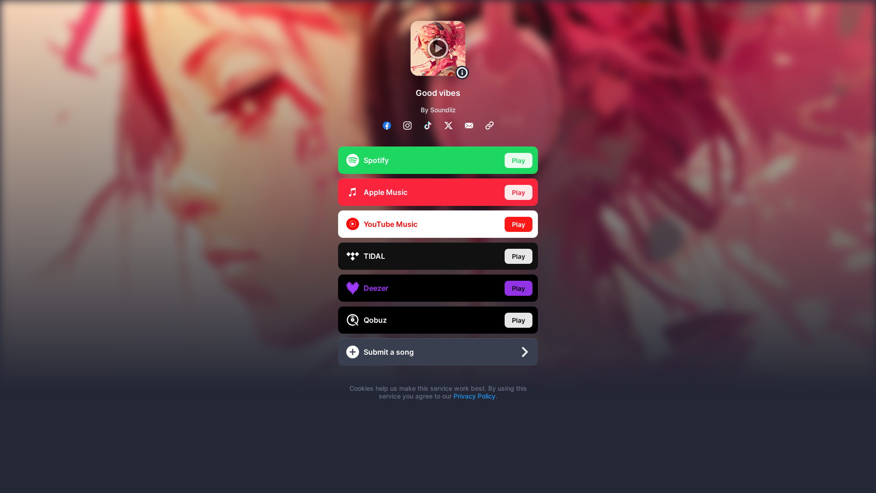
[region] (438, 246)
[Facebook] (387, 125)
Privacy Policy (474, 396)
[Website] (489, 125)
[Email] (469, 125)
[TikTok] (428, 125)
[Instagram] (407, 125)
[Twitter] (448, 125)
